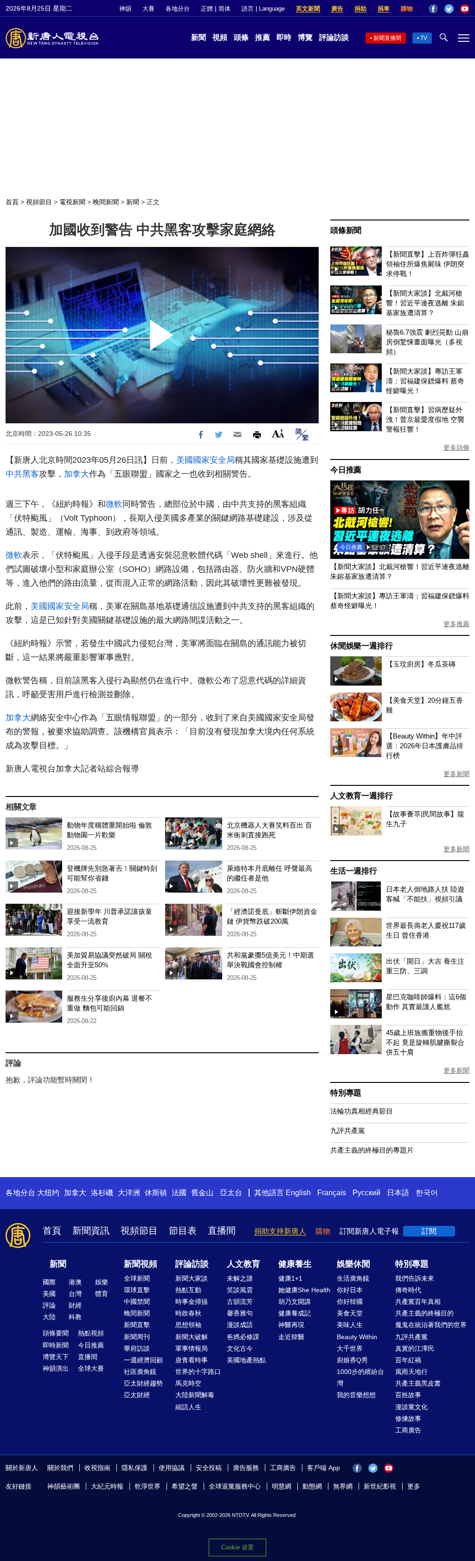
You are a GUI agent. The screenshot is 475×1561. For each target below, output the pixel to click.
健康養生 (295, 1264)
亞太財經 (137, 1395)
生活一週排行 (353, 871)
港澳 (75, 1282)
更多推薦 (456, 624)
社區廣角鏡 (140, 1371)
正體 (207, 8)
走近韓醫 (291, 1337)
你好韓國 (350, 1301)
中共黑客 (22, 474)
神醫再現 (291, 1324)
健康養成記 (294, 1313)
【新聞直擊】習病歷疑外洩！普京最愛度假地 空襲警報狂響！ (425, 419)
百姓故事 (408, 1395)
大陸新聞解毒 (194, 1395)
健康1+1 (290, 1278)
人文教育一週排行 (361, 795)
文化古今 (240, 1348)
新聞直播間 (387, 38)
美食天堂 (350, 1313)
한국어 (427, 1193)
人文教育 (243, 1264)
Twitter (449, 8)
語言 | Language (263, 8)
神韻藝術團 (63, 1486)
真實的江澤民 (414, 1348)
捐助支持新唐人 (280, 1231)
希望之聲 (185, 1486)
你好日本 (350, 1290)
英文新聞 (308, 8)
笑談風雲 (240, 1290)
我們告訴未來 (414, 1278)
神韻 (125, 8)
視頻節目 (39, 202)
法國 (179, 1193)
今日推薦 (345, 470)
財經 (75, 1305)
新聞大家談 (191, 1278)
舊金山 (202, 1193)
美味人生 (350, 1324)
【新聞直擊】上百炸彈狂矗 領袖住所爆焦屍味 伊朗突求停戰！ (427, 264)
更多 (413, 1486)
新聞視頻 (140, 1264)
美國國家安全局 (205, 460)
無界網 (343, 1486)
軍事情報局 (191, 1348)
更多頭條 (456, 447)
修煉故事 (408, 1418)
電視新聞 (72, 202)
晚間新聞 (106, 202)
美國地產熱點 (246, 1360)
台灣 (75, 1293)
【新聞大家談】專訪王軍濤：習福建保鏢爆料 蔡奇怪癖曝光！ (425, 381)
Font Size (278, 433)
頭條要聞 (56, 1333)
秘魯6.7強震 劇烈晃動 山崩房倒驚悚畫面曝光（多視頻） (427, 342)
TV (423, 38)
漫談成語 (240, 1324)
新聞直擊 (137, 1324)
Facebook (433, 8)
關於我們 (60, 1467)
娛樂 (101, 1282)
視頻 (219, 37)
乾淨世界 (147, 1486)
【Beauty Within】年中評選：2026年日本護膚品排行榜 (424, 745)
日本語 (398, 1193)
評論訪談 (334, 37)
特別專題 (345, 1092)
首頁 (12, 202)
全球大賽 (91, 1368)
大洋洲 (129, 1193)
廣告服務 (246, 1467)
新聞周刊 (137, 1337)
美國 (49, 1293)
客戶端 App (323, 1467)
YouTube (464, 8)
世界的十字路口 (198, 1371)
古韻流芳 (240, 1301)
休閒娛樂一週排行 (361, 645)
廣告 (337, 8)
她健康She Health (304, 1290)
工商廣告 (408, 1430)
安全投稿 (209, 1467)
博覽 (305, 37)
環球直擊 (137, 1290)
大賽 (148, 8)
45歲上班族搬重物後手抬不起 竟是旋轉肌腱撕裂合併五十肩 (425, 1042)
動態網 (312, 1486)
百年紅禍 (408, 1360)
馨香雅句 (240, 1313)
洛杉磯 (102, 1193)
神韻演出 (56, 1368)
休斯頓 (156, 1193)
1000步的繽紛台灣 (360, 1377)
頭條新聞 (345, 230)
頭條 (241, 37)
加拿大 (76, 474)
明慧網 (281, 1486)
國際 (49, 1282)
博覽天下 (56, 1356)
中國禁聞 (137, 1301)
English (298, 1193)
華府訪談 (137, 1348)
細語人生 (188, 1407)
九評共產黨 (347, 1130)
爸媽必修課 (243, 1337)
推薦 (262, 37)
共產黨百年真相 (418, 1301)
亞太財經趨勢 (143, 1383)
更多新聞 (456, 773)
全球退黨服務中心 (235, 1486)
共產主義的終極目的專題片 (372, 1150)
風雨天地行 (411, 1371)
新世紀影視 (380, 1486)
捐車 (384, 8)
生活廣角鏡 (353, 1278)
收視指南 (97, 1467)
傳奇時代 (408, 1290)
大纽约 (48, 1193)
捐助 (360, 8)
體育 (101, 1293)
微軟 (114, 504)
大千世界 (350, 1348)
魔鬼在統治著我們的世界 (431, 1324)
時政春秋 (188, 1313)
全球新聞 (137, 1278)
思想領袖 (188, 1324)
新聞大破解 (191, 1337)
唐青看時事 (191, 1360)
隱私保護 (135, 1467)
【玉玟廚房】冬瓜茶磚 (421, 664)
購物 (407, 8)
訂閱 (429, 1231)
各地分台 (178, 8)
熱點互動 (188, 1290)
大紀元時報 (107, 1486)
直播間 (222, 1230)
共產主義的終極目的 (424, 1313)
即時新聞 (56, 1345)
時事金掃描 (191, 1301)
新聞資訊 (90, 1230)
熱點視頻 (91, 1333)
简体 (224, 8)
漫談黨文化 (411, 1407)
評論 (49, 1305)
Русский (366, 1193)
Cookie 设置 (237, 1547)
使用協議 (172, 1467)
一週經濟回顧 (143, 1360)
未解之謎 (240, 1278)
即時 (283, 37)
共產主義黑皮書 (418, 1383)
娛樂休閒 (353, 1264)
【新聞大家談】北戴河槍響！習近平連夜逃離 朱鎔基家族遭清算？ (425, 303)
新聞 (198, 37)
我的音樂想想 (356, 1395)
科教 (75, 1317)
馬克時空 (188, 1383)
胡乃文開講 (294, 1301)
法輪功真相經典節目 (361, 1111)
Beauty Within (357, 1337)
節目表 (183, 1230)
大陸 (49, 1317)
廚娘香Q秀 (352, 1360)
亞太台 (231, 1193)
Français (331, 1193)
